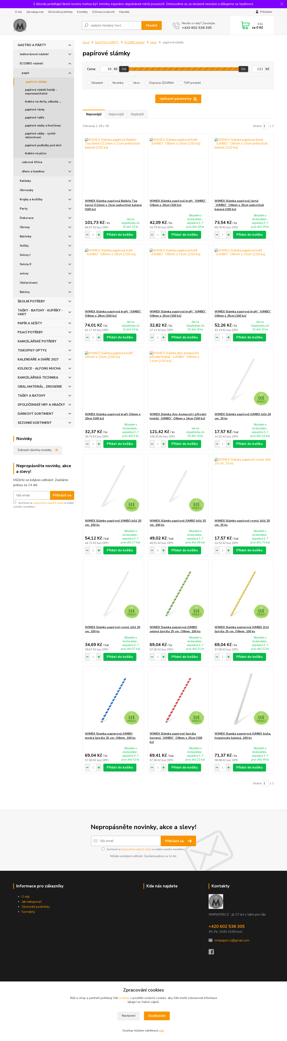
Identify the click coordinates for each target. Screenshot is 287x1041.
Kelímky (25, 181)
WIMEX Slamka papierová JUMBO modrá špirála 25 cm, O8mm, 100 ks (110, 736)
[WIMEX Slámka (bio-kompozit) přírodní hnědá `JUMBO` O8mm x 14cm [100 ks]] (178, 379)
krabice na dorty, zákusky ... (43, 102)
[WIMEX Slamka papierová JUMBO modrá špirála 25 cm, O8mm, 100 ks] (113, 699)
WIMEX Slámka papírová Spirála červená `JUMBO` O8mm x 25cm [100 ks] (176, 738)
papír (25, 73)
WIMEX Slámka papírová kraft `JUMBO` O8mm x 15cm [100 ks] (178, 314)
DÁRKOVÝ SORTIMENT (35, 414)
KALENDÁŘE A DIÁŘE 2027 (38, 359)
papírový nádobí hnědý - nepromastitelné (41, 92)
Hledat (151, 25)
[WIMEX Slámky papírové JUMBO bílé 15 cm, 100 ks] (178, 486)
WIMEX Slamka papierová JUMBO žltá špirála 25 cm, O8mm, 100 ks (242, 629)
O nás (18, 12)
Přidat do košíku (120, 234)
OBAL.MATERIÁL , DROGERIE (40, 386)
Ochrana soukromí (103, 12)
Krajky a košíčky (31, 199)
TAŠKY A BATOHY (31, 396)
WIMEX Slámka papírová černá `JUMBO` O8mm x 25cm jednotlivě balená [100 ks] (239, 205)
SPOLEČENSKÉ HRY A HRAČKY (41, 405)
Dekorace (26, 218)
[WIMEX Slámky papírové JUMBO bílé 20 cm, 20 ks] (243, 379)
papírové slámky (36, 82)
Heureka (124, 12)
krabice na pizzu (35, 153)
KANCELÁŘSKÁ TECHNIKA (38, 377)
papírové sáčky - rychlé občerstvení (40, 135)
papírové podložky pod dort (43, 145)
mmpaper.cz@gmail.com (232, 940)
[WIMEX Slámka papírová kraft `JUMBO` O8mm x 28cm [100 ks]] (113, 276)
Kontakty (82, 12)
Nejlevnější (116, 114)
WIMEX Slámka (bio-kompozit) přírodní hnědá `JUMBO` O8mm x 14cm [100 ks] (178, 416)
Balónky (25, 236)
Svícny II (25, 264)
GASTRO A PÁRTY (32, 45)
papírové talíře (34, 118)
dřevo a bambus (33, 171)
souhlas (124, 998)
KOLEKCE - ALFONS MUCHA (39, 368)
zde (161, 1031)
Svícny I (25, 255)
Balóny (25, 292)
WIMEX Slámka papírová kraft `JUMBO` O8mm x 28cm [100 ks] (113, 314)
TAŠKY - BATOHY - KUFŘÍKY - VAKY (40, 312)
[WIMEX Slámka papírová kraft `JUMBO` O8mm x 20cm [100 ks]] (178, 166)
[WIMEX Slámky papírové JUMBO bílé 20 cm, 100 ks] (113, 486)
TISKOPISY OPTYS (32, 350)
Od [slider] (124, 69)
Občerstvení (28, 283)
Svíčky (24, 246)
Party (24, 209)
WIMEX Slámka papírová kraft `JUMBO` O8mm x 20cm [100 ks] (178, 203)
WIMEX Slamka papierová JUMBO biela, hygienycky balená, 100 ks (243, 736)
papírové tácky (35, 110)
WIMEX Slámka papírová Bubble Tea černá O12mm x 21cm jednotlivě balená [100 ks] (113, 205)
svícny (24, 273)
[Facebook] (213, 953)
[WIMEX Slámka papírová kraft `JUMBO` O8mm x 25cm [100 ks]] (243, 276)
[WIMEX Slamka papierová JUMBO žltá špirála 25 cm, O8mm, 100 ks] (243, 592)
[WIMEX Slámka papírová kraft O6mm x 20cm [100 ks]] (113, 379)
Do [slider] (243, 69)
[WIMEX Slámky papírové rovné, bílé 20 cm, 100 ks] (113, 592)
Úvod (86, 42)
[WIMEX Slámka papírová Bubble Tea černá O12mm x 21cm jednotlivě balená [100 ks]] (113, 166)
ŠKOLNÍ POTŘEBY (31, 301)
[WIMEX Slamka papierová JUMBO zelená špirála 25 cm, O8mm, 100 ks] (178, 592)
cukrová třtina (32, 162)
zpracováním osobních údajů (48, 503)
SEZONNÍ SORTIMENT (35, 423)
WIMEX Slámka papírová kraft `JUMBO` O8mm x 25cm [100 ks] (243, 314)
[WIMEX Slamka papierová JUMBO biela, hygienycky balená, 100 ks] (243, 699)
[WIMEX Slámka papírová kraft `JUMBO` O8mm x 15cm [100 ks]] (178, 276)
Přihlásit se (62, 495)
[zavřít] (281, 4)
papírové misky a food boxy (43, 126)
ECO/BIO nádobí (31, 63)
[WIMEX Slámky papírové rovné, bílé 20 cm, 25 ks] (243, 486)
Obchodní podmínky (60, 12)
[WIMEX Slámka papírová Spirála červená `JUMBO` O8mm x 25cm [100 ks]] (178, 699)
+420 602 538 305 (197, 27)
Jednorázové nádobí (34, 54)
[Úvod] (45, 25)
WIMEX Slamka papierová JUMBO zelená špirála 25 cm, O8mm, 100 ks (175, 629)
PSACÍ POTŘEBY (30, 332)
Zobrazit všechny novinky (34, 450)
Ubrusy (25, 227)
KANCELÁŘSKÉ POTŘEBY (37, 341)
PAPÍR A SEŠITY (30, 323)
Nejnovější (93, 114)
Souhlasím (156, 1015)
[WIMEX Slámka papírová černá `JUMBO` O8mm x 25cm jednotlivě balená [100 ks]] (243, 166)
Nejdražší (137, 114)
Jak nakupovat (34, 12)
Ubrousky (26, 190)
